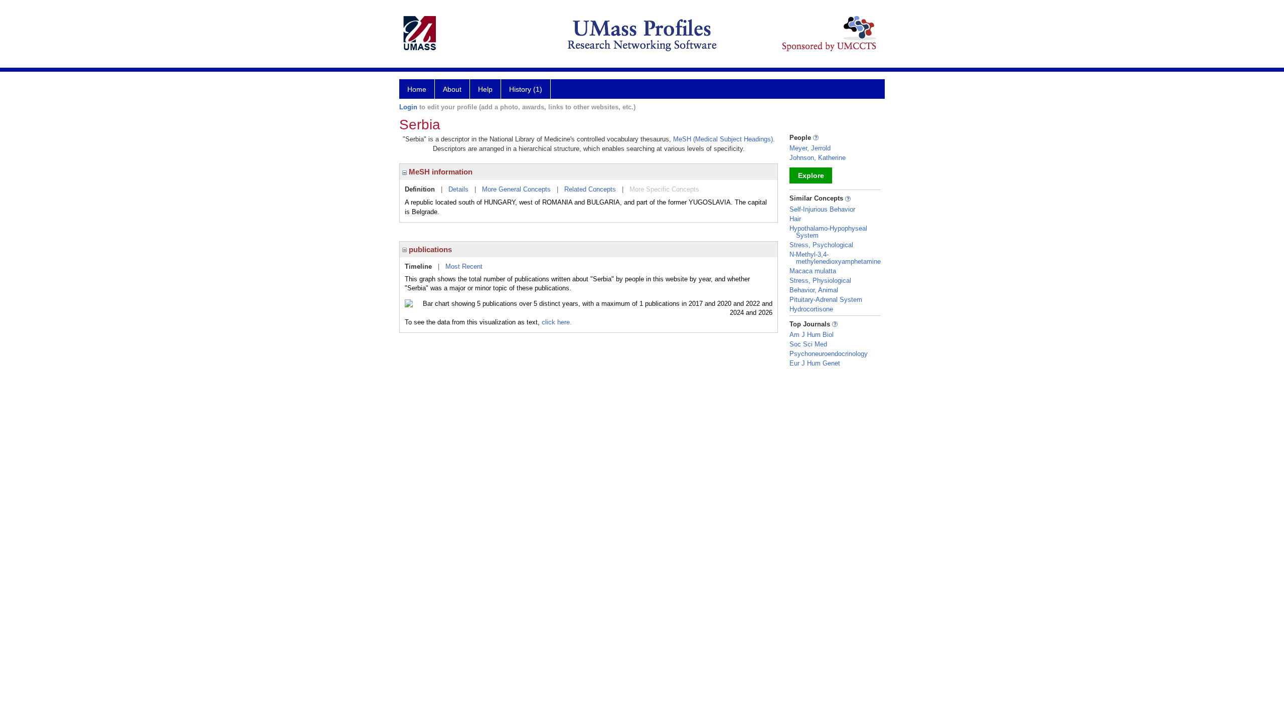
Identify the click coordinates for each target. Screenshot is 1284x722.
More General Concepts (516, 189)
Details (458, 189)
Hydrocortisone (811, 309)
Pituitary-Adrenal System (825, 299)
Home (416, 89)
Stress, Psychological (821, 245)
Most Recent (464, 266)
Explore (811, 175)
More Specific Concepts (664, 189)
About (452, 89)
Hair (795, 219)
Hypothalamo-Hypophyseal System (828, 232)
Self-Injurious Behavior (822, 209)
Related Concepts (590, 189)
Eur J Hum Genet (814, 363)
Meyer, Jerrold (810, 148)
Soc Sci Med (808, 344)
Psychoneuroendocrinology (828, 353)
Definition (420, 189)
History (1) (525, 89)
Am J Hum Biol (811, 334)
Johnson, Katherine (817, 157)
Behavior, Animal (813, 290)
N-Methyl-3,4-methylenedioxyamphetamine (835, 258)
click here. (557, 322)
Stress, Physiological (820, 280)
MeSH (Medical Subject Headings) (723, 139)
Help (485, 89)
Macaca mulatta (812, 271)
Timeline (418, 266)
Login (408, 107)
